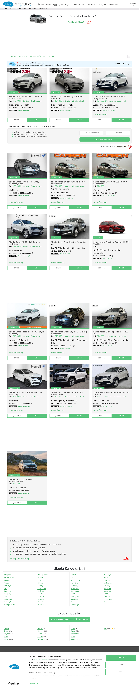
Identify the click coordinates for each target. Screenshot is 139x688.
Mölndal (74, 575)
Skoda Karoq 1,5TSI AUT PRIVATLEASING (20, 480)
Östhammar (108, 602)
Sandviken (75, 588)
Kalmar (40, 583)
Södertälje (75, 604)
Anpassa (119, 665)
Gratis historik (65, 254)
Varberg (107, 585)
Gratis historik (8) (24, 256)
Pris (44, 56)
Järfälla (40, 577)
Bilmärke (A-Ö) (35, 56)
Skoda (15, 9)
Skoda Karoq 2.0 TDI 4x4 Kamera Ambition (24, 243)
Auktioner (91, 4)
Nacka (73, 577)
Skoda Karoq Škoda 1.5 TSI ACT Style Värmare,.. (26, 332)
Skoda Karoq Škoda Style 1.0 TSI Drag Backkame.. (69, 332)
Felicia (40, 628)
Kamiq (40, 631)
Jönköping (41, 580)
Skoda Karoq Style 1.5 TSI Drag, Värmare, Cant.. (24, 182)
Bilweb (5, 9)
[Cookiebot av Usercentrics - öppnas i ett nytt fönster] (14, 683)
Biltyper (102, 4)
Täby (106, 577)
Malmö (40, 602)
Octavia (40, 639)
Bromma (7, 591)
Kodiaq (40, 636)
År (53, 56)
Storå (73, 594)
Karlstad (40, 591)
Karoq (40, 634)
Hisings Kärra (42, 575)
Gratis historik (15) (24, 110)
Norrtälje (74, 583)
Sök (10, 9)
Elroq (6, 631)
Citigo (6, 628)
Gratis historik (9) (108, 345)
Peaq (73, 628)
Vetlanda (107, 591)
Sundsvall (74, 599)
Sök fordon (46, 4)
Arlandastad (9, 577)
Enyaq (6, 634)
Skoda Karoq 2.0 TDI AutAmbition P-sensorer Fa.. (68, 182)
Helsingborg (9, 602)
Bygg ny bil (58, 4)
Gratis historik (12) (66, 110)
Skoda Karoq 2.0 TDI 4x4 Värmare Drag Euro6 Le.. (109, 97)
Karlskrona (41, 588)
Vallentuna (108, 583)
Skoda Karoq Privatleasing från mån (68, 242)
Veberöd (107, 588)
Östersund (108, 599)
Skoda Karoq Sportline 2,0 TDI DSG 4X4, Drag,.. (25, 393)
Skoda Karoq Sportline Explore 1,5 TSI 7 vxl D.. (111, 243)
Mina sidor (133, 3)
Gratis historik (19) (24, 195)
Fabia (6, 639)
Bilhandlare (79, 4)
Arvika (6, 580)
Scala (73, 636)
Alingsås (7, 575)
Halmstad (8, 599)
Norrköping (75, 580)
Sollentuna (75, 591)
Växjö (106, 594)
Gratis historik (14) (24, 493)
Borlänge (7, 585)
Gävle (6, 596)
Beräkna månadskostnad (32, 101)
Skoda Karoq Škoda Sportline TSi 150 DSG (110, 332)
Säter (73, 602)
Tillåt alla (120, 658)
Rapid (73, 631)
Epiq (6, 636)
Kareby (40, 585)
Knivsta (40, 594)
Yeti (105, 628)
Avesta (6, 583)
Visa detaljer (33, 684)
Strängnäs (75, 596)
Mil (49, 56)
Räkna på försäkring (100, 114)
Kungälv (40, 596)
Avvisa (120, 672)
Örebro (107, 596)
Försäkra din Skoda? (76, 22)
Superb (74, 639)
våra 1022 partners (41, 660)
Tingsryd (107, 575)
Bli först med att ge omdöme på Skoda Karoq (69, 619)
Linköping (41, 599)
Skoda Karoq (23, 9)
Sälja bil (68, 4)
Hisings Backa (9, 604)
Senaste (22, 56)
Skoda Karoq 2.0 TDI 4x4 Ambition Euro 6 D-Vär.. (67, 393)
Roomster (75, 634)
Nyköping (74, 585)
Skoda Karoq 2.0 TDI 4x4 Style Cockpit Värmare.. (111, 393)
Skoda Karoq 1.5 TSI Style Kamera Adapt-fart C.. (67, 97)
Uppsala (107, 580)
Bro (5, 588)
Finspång (7, 594)
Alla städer (113, 4)
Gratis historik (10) (66, 198)
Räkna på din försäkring (19, 558)
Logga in (133, 5)
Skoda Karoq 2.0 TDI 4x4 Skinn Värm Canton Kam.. (26, 97)
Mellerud (41, 604)
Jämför (16, 120)
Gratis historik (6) (66, 406)
